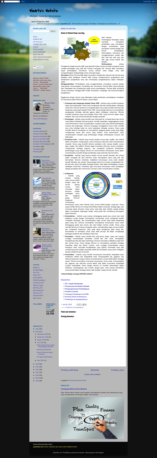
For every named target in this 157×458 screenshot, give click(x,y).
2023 (37, 367)
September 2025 (43, 337)
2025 (37, 332)
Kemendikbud (37, 277)
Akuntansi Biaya (38, 131)
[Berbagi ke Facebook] (84, 305)
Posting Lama (117, 370)
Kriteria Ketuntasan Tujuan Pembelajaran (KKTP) (46, 346)
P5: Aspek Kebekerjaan (44, 357)
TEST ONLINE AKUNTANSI (42, 57)
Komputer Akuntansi (40, 141)
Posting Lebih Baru (69, 370)
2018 (37, 381)
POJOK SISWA (38, 49)
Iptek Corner (37, 298)
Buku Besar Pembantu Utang (47, 229)
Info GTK (36, 272)
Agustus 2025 (42, 340)
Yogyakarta (39, 67)
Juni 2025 (40, 342)
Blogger (101, 452)
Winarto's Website (43, 11)
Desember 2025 (42, 334)
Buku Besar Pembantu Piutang (48, 161)
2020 (37, 375)
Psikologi (36, 151)
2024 (37, 364)
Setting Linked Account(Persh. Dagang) (47, 246)
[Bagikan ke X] (82, 305)
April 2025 (40, 360)
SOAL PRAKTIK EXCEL (41, 59)
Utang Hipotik (46, 178)
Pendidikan (37, 146)
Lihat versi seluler (92, 374)
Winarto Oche (50, 103)
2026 (37, 329)
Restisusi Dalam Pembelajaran (76, 297)
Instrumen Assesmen (44, 349)
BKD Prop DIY (38, 288)
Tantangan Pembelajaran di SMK (77, 294)
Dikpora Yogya (38, 285)
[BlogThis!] (79, 305)
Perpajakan (37, 149)
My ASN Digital (38, 270)
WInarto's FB (37, 293)
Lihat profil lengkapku (40, 119)
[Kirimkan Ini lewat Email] (77, 305)
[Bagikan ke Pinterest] (86, 305)
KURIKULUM (37, 39)
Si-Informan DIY (38, 283)
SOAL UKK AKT (38, 54)
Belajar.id (36, 267)
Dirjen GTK (37, 275)
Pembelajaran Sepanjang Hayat (76, 299)
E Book (35, 47)
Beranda (95, 370)
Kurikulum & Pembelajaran (75, 307)
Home (35, 37)
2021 (37, 372)
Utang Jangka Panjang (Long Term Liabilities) (49, 194)
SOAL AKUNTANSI (39, 52)
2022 (37, 369)
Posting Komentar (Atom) (78, 380)
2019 (37, 378)
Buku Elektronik (38, 290)
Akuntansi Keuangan (40, 136)
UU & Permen (37, 42)
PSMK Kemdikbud (39, 280)
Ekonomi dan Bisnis (39, 139)
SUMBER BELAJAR (39, 44)
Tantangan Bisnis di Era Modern (74, 389)
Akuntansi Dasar (38, 134)
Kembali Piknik (38, 295)
